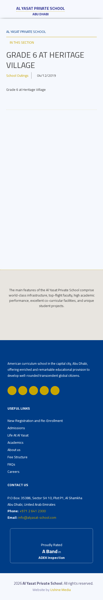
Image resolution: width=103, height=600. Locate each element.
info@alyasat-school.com (37, 517)
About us (14, 449)
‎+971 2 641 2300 (33, 511)
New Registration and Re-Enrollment (35, 420)
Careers (14, 471)
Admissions (16, 428)
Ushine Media (60, 589)
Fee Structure (18, 457)
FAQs (11, 464)
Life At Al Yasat (18, 435)
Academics (16, 442)
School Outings (17, 75)
